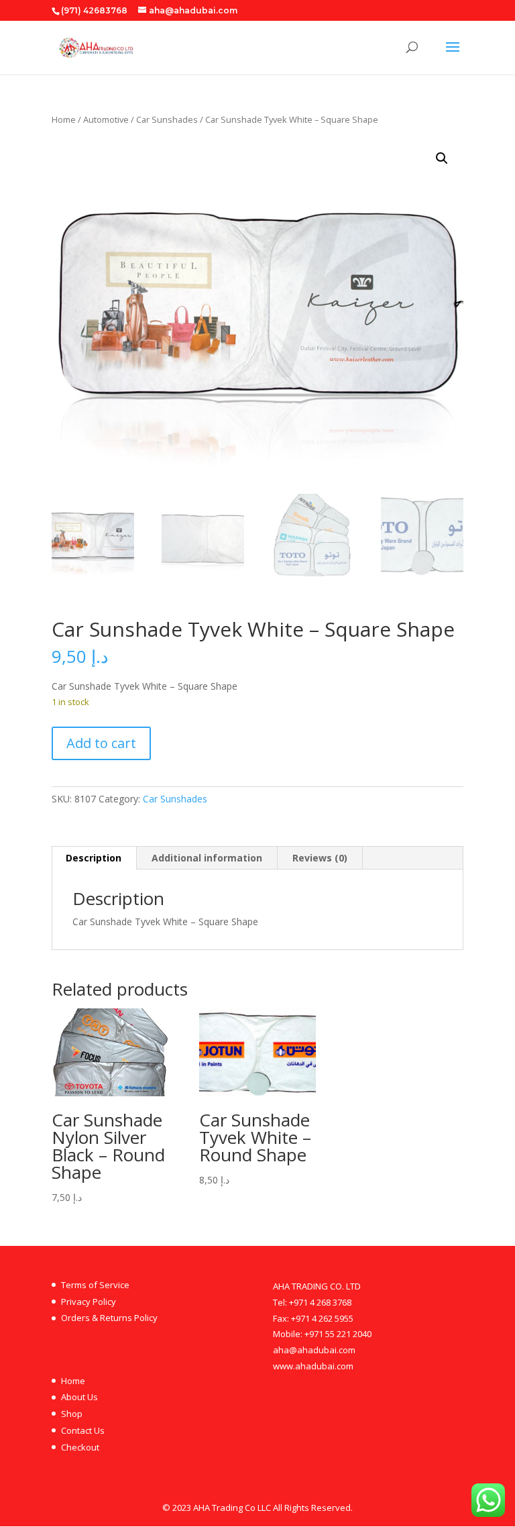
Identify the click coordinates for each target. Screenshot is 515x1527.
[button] (442, 158)
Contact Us (83, 1430)
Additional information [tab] (207, 857)
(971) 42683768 (94, 10)
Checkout (80, 1447)
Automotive (106, 119)
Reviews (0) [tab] (319, 857)
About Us (79, 1397)
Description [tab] (93, 857)
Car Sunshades (167, 119)
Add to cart (101, 743)
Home (64, 119)
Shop (71, 1414)
